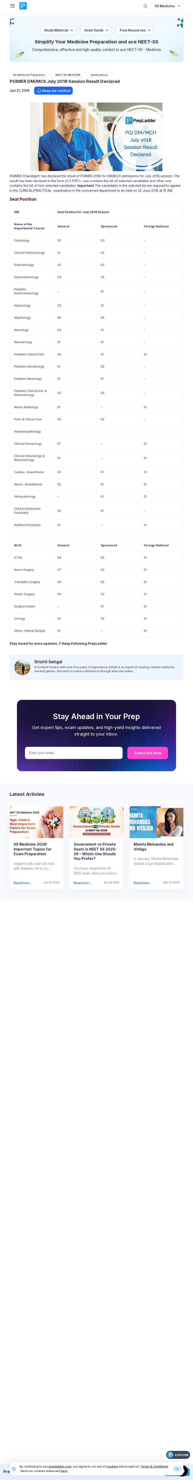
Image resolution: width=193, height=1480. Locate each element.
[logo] (23, 6)
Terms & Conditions (154, 1466)
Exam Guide (94, 30)
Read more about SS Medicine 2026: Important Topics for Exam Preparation (23, 883)
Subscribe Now (147, 753)
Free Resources (133, 30)
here (64, 1471)
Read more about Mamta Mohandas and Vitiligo (143, 883)
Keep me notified (56, 91)
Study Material (56, 30)
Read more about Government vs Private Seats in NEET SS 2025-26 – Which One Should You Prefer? (83, 883)
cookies (112, 1466)
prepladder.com (59, 1466)
